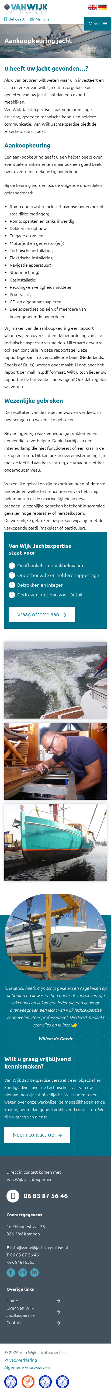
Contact (13, 1322)
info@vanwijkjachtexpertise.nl (37, 1247)
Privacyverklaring (20, 1360)
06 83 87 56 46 (46, 1196)
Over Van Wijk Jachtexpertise (20, 1312)
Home (12, 1300)
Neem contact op (34, 1135)
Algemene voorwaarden (27, 1367)
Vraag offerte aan (38, 614)
